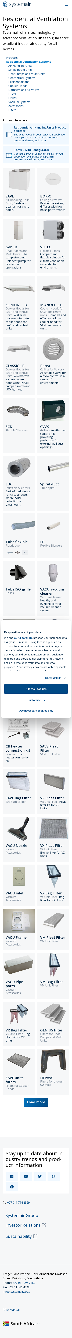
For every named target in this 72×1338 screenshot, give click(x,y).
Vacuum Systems (19, 102)
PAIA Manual (11, 1310)
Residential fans (18, 82)
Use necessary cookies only (36, 710)
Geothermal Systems (21, 78)
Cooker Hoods (17, 86)
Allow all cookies (36, 688)
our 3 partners (23, 637)
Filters (12, 110)
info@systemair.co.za (16, 1292)
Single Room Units (20, 69)
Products (12, 57)
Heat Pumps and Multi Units (26, 74)
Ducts (12, 94)
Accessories (16, 106)
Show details (53, 677)
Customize (34, 700)
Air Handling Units (20, 65)
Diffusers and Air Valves (23, 90)
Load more (36, 1102)
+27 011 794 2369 (18, 1202)
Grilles (12, 98)
